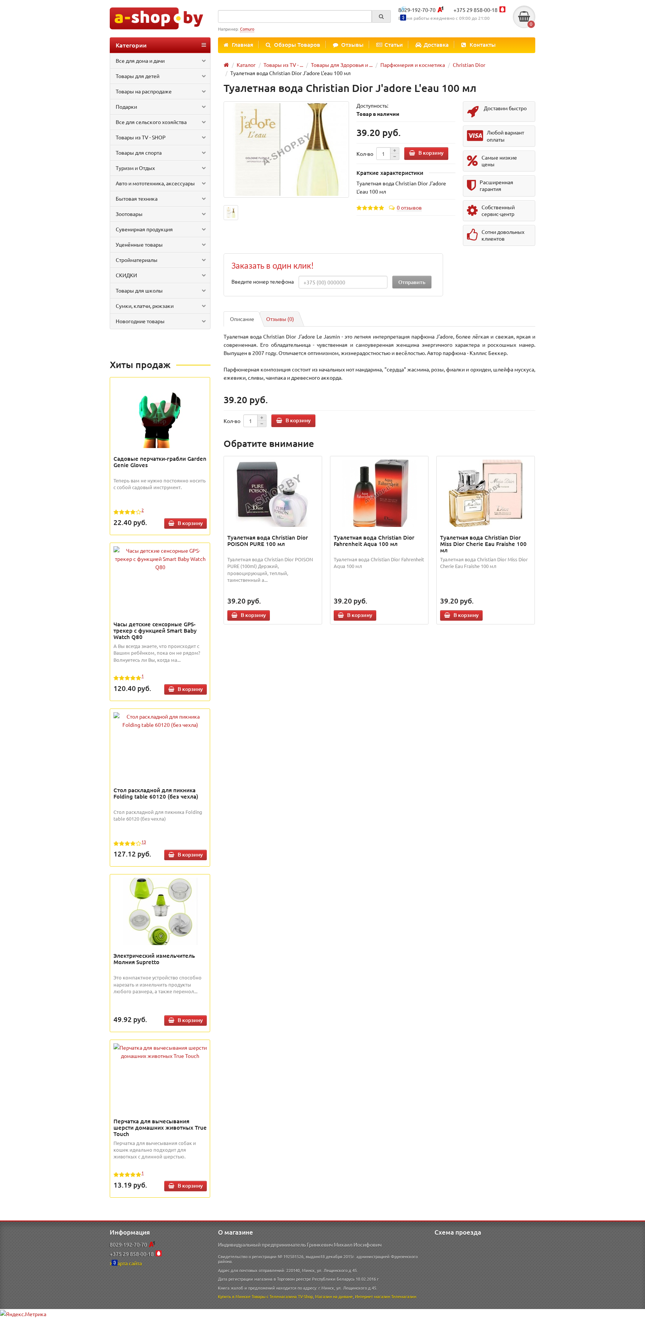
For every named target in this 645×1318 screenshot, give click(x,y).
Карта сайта (128, 1263)
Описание (242, 318)
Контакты (483, 44)
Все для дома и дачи (140, 60)
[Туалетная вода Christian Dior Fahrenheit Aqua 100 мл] (379, 493)
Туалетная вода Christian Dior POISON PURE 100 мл (267, 540)
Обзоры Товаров (297, 44)
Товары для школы (139, 290)
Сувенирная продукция (144, 229)
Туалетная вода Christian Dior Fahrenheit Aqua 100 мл (374, 540)
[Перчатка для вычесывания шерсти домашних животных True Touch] (160, 1051)
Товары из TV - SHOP (141, 137)
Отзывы (352, 44)
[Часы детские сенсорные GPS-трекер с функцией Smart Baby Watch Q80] (160, 558)
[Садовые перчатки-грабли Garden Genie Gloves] (160, 414)
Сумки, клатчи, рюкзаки (145, 305)
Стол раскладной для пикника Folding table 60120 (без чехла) (155, 793)
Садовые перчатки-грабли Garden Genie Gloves (159, 462)
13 (143, 842)
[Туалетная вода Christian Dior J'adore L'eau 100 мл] (286, 149)
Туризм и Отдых (135, 167)
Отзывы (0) (280, 318)
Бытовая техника (137, 198)
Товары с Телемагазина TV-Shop (282, 1296)
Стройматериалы (137, 259)
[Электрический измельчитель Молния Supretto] (160, 911)
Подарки (126, 106)
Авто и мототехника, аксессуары (155, 183)
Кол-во (364, 153)
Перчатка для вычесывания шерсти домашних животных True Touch (160, 1127)
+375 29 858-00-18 (476, 9)
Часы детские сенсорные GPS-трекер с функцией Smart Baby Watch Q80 (155, 630)
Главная (242, 44)
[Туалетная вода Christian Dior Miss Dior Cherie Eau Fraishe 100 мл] (486, 493)
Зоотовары (129, 213)
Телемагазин (403, 1296)
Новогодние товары (140, 321)
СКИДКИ (126, 275)
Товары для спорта (139, 152)
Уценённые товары (139, 244)
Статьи (393, 44)
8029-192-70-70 (417, 9)
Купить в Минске (234, 1296)
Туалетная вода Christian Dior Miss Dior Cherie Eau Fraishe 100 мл (483, 544)
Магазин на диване (334, 1296)
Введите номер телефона (262, 281)
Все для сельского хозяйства (151, 121)
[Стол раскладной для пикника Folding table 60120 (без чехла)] (160, 720)
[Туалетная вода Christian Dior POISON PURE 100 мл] (273, 493)
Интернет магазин (372, 1296)
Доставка (436, 44)
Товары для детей (137, 75)
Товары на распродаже (144, 91)
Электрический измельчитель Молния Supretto (154, 959)
